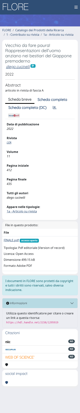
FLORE (6, 30)
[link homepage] (17, 7)
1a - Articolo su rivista (58, 35)
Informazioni (18, 303)
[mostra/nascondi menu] (76, 7)
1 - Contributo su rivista (22, 35)
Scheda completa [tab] (52, 99)
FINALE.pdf (11, 240)
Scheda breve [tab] (19, 99)
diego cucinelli (18, 66)
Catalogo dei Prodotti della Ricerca (39, 30)
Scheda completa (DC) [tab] (27, 107)
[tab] (55, 107)
